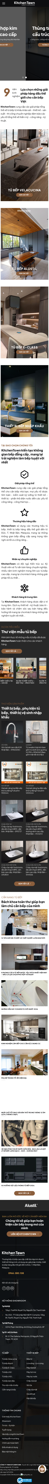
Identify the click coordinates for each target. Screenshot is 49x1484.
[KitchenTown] (24, 3)
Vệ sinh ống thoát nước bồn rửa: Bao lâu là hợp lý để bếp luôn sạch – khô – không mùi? (23, 1150)
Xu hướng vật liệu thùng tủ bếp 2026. (18, 1185)
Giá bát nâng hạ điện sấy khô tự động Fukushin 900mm (11, 790)
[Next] (43, 672)
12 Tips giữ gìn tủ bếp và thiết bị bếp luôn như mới (23, 938)
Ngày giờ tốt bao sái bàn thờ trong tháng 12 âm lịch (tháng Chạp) (23, 1113)
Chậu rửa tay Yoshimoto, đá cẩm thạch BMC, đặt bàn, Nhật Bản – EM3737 (11, 828)
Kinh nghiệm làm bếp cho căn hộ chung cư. (21, 1043)
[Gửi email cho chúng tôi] (12, 1288)
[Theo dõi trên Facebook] (4, 1288)
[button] (3, 3)
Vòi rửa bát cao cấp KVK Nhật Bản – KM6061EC (11, 748)
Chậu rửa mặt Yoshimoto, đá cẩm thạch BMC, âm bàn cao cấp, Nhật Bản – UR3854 (12, 871)
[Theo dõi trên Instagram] (8, 1288)
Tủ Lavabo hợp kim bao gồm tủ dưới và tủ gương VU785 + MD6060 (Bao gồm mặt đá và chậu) (36, 751)
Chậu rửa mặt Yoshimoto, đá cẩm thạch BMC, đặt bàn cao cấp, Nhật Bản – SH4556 (37, 871)
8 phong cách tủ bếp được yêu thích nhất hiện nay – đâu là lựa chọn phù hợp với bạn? (24, 974)
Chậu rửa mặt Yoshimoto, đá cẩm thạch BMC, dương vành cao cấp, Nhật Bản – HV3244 (37, 830)
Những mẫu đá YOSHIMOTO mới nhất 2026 (19, 1009)
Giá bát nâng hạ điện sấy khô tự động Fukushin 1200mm (36, 790)
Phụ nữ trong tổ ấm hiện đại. (14, 1078)
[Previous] (2, 672)
